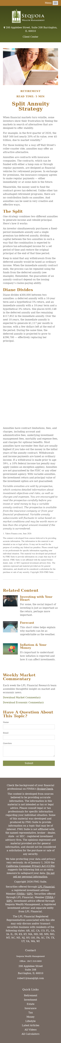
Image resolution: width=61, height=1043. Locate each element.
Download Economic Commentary (23, 702)
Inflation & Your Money (33, 646)
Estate (30, 1004)
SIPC (30, 893)
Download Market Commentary (22, 697)
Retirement (30, 995)
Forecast (27, 622)
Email (5, 733)
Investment (30, 999)
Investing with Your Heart (36, 598)
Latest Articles (30, 1025)
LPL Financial (46, 886)
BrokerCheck (45, 788)
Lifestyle (30, 1021)
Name (6, 722)
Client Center (30, 36)
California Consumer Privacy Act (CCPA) (30, 866)
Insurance (30, 1008)
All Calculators (30, 1034)
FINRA (21, 893)
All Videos (31, 1029)
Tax (30, 1012)
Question (7, 743)
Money (30, 1016)
